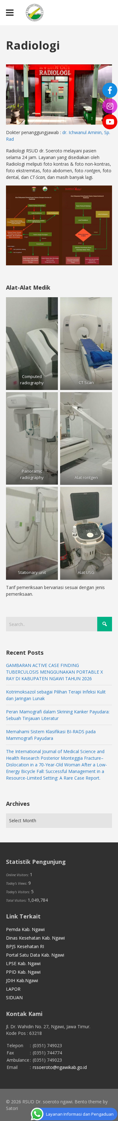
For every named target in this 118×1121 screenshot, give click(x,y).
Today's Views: (17, 883)
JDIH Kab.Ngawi (22, 980)
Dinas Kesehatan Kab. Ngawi (35, 938)
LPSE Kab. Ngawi (23, 963)
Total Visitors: (17, 900)
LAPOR (13, 989)
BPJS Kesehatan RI (25, 946)
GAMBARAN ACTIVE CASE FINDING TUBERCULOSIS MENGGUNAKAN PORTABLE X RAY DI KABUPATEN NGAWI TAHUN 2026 (54, 671)
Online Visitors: (18, 874)
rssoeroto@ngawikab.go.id (60, 1067)
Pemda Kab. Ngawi (25, 929)
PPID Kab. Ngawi (23, 972)
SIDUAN (14, 997)
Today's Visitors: (18, 891)
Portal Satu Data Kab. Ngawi (35, 955)
